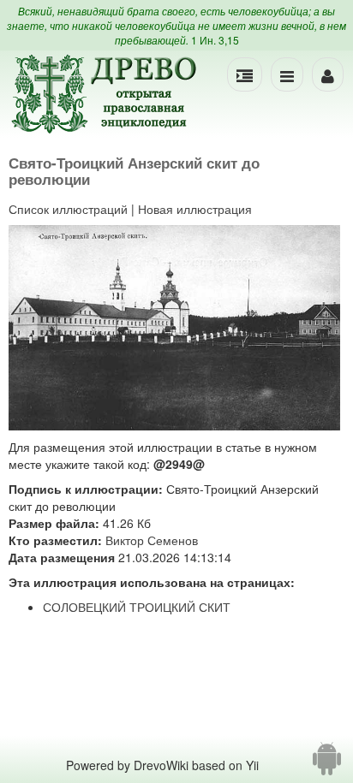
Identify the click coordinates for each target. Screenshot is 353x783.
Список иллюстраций (68, 208)
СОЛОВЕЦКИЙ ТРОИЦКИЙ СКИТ (136, 606)
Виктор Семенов (151, 540)
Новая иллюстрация (195, 208)
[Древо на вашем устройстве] (327, 765)
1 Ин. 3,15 (215, 40)
